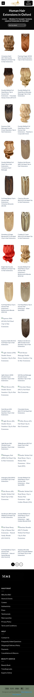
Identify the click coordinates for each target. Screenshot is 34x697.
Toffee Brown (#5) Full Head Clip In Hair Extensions (25, 445)
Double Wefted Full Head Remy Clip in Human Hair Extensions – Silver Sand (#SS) (24, 481)
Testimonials (5, 614)
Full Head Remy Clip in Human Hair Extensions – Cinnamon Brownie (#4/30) (8, 202)
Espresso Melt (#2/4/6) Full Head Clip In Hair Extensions (8, 342)
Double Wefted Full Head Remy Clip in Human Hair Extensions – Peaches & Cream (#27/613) (25, 129)
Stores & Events (7, 599)
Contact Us (5, 638)
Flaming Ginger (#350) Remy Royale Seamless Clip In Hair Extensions (25, 58)
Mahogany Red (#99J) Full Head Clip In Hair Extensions (8, 479)
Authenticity (5, 606)
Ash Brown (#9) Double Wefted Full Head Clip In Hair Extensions (8, 515)
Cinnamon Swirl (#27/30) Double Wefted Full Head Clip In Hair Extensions (8, 58)
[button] (3, 3)
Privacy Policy (6, 622)
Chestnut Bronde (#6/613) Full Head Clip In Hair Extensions (25, 200)
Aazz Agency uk (26, 692)
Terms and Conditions (9, 626)
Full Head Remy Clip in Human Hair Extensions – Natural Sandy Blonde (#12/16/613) (8, 553)
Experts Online (6, 673)
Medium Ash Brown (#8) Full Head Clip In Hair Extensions (24, 164)
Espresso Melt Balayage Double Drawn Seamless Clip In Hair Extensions (8, 129)
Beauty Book (5, 665)
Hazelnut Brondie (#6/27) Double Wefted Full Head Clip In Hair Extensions (25, 552)
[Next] (21, 564)
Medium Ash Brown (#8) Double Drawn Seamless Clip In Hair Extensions (24, 343)
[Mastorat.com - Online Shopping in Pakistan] (15, 3)
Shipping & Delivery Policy (10, 645)
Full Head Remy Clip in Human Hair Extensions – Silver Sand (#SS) (25, 307)
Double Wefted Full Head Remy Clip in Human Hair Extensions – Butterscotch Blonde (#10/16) (24, 271)
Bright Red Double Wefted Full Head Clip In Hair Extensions (8, 268)
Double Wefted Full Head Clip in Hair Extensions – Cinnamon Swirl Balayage (7, 166)
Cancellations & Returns (9, 653)
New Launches (6, 618)
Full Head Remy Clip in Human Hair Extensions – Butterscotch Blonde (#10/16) (8, 308)
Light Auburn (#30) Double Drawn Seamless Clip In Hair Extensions (7, 377)
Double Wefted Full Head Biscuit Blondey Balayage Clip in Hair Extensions (24, 93)
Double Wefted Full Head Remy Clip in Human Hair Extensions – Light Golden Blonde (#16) (24, 517)
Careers (4, 602)
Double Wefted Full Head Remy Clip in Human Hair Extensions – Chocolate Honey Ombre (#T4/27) (8, 93)
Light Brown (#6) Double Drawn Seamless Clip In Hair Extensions (7, 446)
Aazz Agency (17, 694)
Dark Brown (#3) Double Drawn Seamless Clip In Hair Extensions (7, 412)
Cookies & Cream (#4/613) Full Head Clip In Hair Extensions (25, 236)
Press (3, 610)
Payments (4, 649)
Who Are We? (6, 595)
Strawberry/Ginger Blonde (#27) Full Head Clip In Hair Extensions (8, 236)
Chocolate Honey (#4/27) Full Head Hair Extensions (25, 411)
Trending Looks (6, 669)
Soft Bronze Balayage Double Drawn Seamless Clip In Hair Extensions (24, 377)
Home (4, 19)
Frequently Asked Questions (11, 641)
